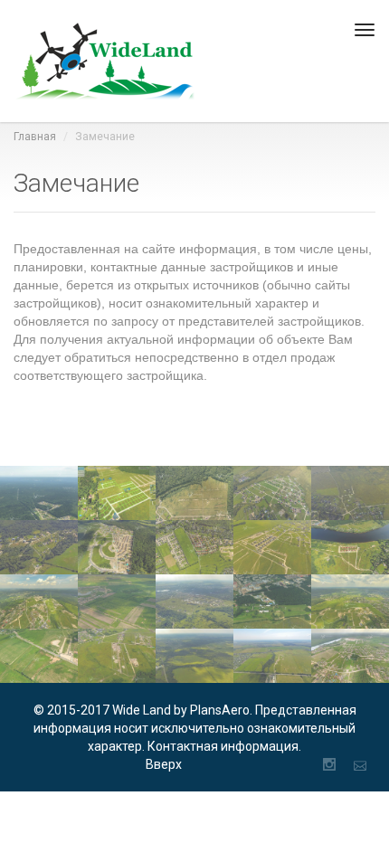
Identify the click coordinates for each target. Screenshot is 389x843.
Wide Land (143, 710)
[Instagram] (329, 764)
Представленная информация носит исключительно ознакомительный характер (194, 728)
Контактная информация (223, 746)
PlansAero (220, 710)
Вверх (164, 764)
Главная (35, 136)
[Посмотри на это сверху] (104, 61)
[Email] (360, 764)
